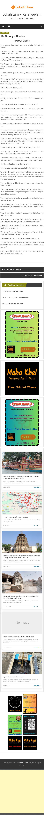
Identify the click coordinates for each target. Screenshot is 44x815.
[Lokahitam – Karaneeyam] (3, 26)
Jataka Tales (4, 33)
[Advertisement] (22, 791)
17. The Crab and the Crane (31, 276)
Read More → (37, 487)
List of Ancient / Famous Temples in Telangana (18, 636)
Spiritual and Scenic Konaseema (13, 677)
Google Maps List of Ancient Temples (15, 517)
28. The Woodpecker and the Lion (15, 297)
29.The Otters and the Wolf (12, 304)
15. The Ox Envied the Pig (12, 269)
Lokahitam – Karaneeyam (22, 14)
